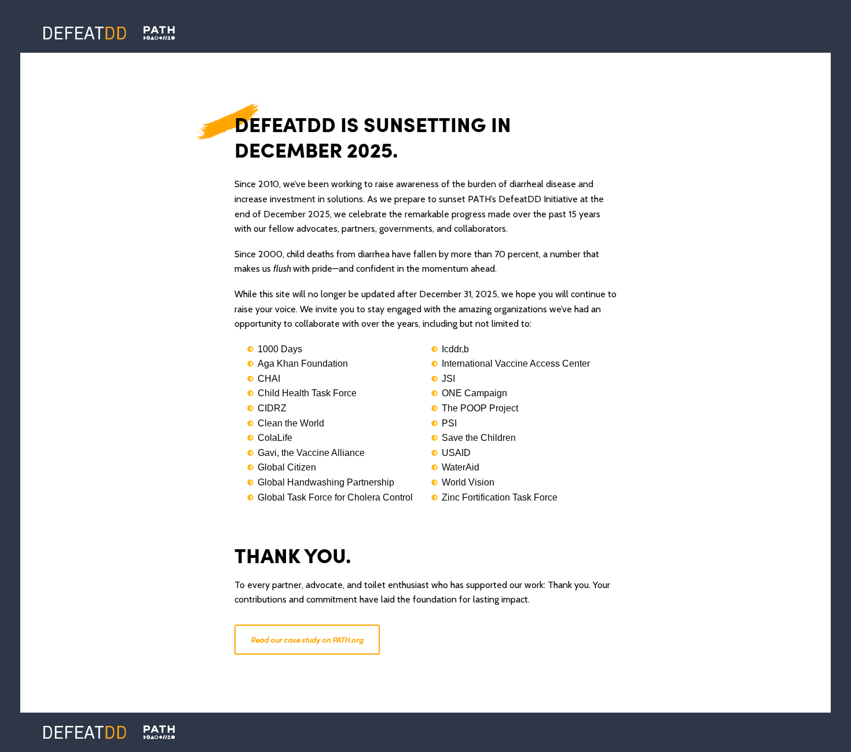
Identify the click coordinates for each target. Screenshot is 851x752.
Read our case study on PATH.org (307, 639)
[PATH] (159, 732)
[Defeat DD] (84, 33)
